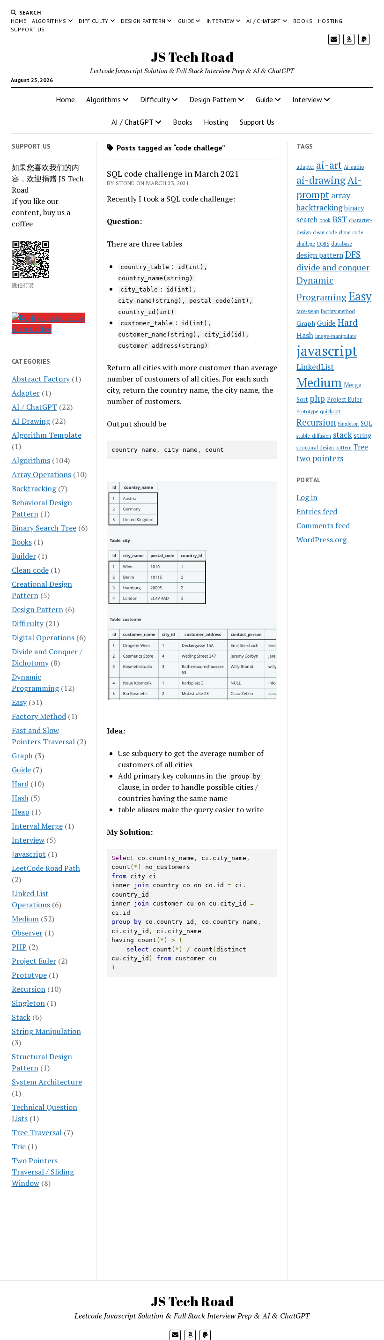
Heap (21, 812)
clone (344, 232)
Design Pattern (143, 20)
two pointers (319, 458)
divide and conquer (332, 267)
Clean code (30, 570)
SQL (366, 423)
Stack (21, 1017)
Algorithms (49, 20)
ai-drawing (321, 180)
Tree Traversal (37, 1132)
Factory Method (39, 716)
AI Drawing (31, 421)
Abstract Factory (41, 379)
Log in (307, 497)
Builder (24, 556)
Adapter (26, 393)
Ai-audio (354, 167)
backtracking (319, 207)
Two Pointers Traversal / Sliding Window (43, 1171)
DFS (353, 254)
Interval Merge (37, 826)
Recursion (28, 989)
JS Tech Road (192, 57)
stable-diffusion (313, 436)
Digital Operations (43, 637)
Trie (19, 1146)
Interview (220, 20)
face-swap (307, 311)
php (317, 398)
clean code (325, 232)
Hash (20, 798)
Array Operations (41, 474)
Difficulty (94, 20)
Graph (22, 755)
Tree (361, 446)
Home (18, 20)
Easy (19, 702)
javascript (326, 350)
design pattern (319, 255)
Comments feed (323, 525)
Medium (25, 918)
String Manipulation (46, 1031)
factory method (338, 311)
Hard (20, 784)
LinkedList (315, 367)
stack (342, 435)
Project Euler (34, 961)
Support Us (28, 29)
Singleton (28, 1003)
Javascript (29, 854)
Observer (27, 933)
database (341, 243)
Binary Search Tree (44, 528)
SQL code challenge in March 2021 (173, 173)
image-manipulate (335, 336)
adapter (305, 167)
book (325, 220)
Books (302, 20)
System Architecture (47, 1082)
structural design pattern (324, 447)
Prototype (29, 975)
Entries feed (316, 511)
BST (339, 219)
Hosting (330, 20)
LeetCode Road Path (46, 868)
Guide (186, 20)
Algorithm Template (46, 435)
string (362, 435)
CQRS (323, 243)
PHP (19, 947)
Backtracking (34, 488)
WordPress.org (321, 539)
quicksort (330, 411)
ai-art (329, 165)
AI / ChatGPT (263, 20)
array (340, 195)
